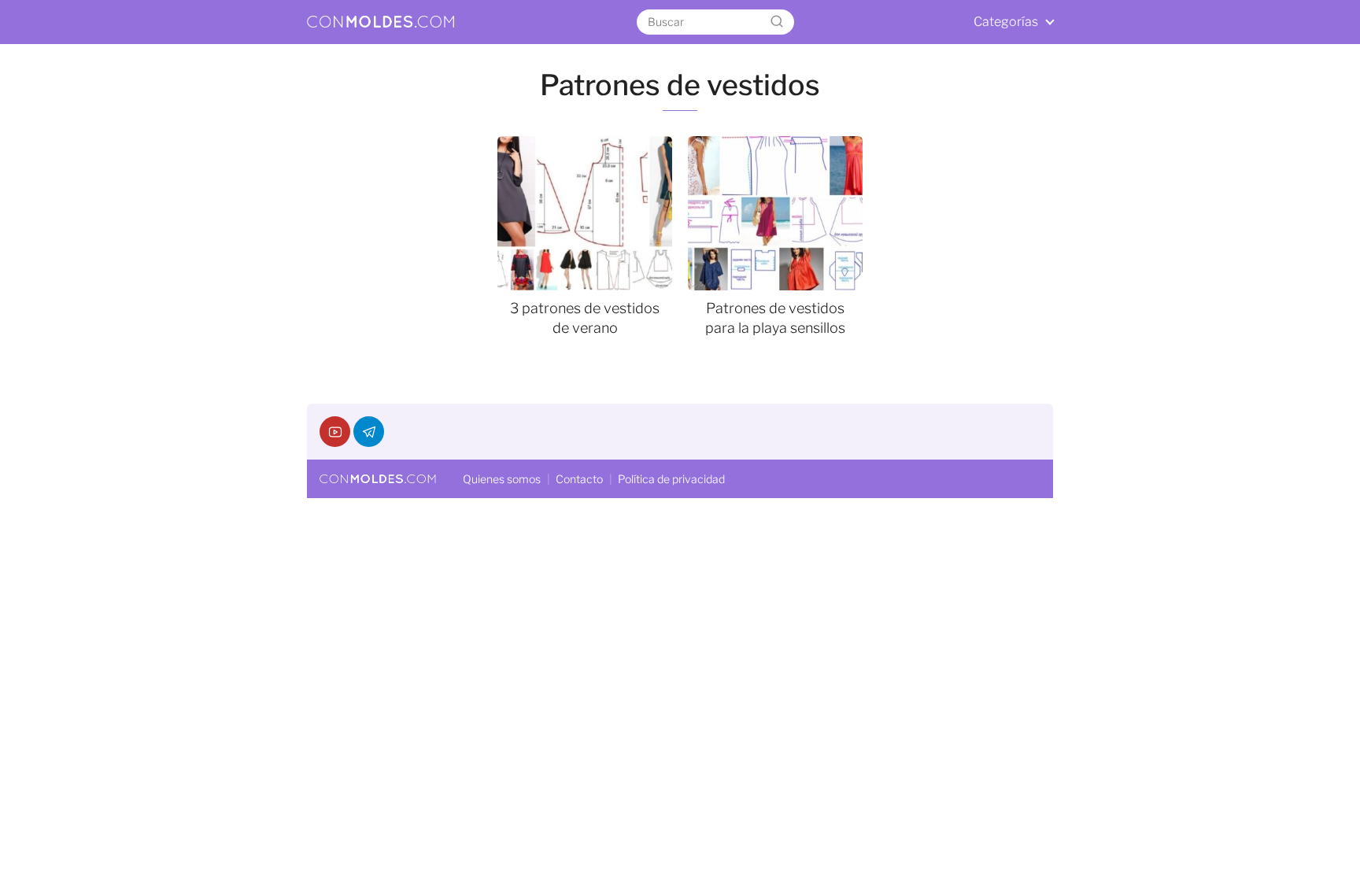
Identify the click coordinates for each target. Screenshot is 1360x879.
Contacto (579, 479)
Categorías (1006, 21)
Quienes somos (502, 479)
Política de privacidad (671, 479)
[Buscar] (776, 22)
